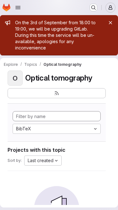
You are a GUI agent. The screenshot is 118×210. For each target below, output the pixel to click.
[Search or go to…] (93, 7)
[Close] (110, 22)
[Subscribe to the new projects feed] (57, 93)
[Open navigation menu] (18, 8)
